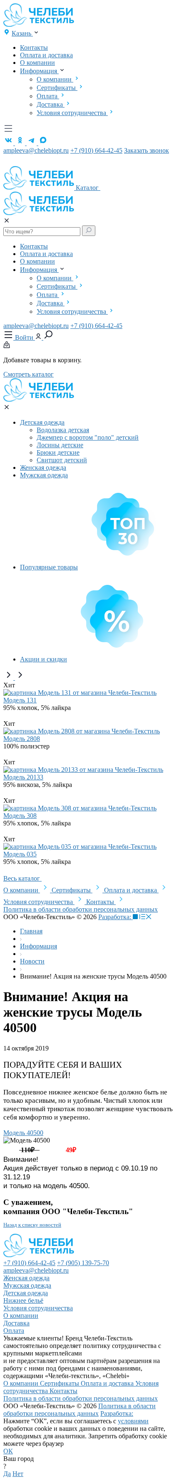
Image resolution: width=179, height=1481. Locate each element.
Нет (17, 1473)
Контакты (34, 47)
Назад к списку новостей (32, 1225)
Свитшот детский (62, 460)
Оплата (48, 96)
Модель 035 (20, 854)
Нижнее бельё (23, 1300)
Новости (32, 961)
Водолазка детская (63, 429)
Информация (39, 70)
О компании (37, 62)
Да (7, 1473)
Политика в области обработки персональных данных (80, 909)
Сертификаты (57, 87)
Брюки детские (58, 452)
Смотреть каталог (28, 374)
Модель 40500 (23, 1132)
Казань (22, 33)
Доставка (51, 104)
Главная (31, 931)
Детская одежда (42, 422)
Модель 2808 (21, 738)
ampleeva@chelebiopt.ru (36, 150)
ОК (8, 1451)
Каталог (88, 187)
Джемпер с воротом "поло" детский (88, 437)
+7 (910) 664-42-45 (96, 150)
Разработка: (115, 916)
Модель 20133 (23, 777)
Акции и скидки (43, 659)
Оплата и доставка (46, 55)
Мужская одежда (44, 475)
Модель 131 (20, 700)
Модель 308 (20, 815)
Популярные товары (49, 567)
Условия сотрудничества (72, 112)
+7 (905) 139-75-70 (83, 1262)
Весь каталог (22, 878)
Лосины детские (60, 444)
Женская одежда (43, 467)
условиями (133, 1421)
